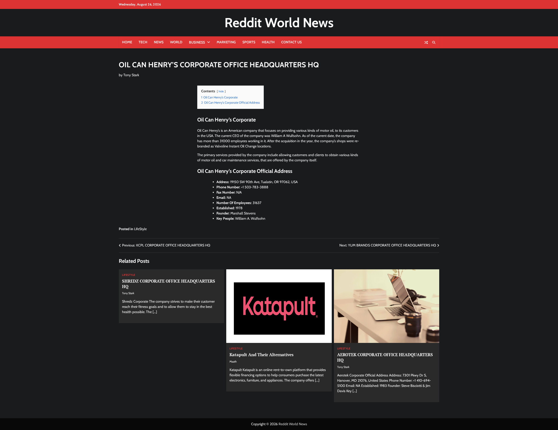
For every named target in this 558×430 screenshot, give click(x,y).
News (158, 42)
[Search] (433, 42)
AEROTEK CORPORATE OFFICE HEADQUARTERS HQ (385, 357)
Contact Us (291, 42)
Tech (143, 42)
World (176, 42)
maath (233, 361)
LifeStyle (140, 229)
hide (221, 91)
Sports (248, 42)
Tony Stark (131, 75)
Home (127, 42)
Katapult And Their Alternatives (262, 354)
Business (197, 42)
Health (268, 42)
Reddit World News (279, 22)
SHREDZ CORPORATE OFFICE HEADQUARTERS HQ (168, 283)
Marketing (226, 42)
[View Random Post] (426, 42)
